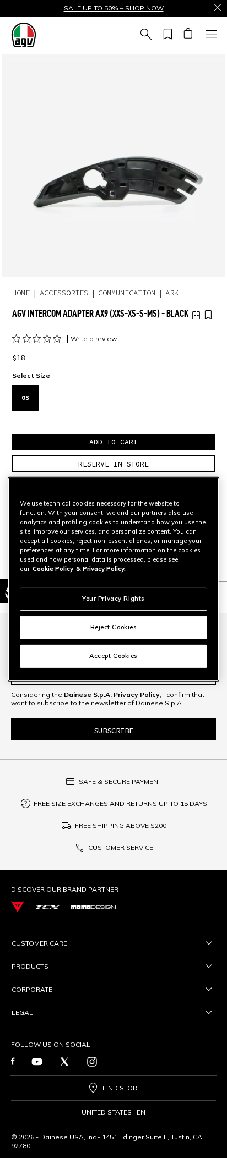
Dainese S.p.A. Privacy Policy (112, 694)
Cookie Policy (53, 569)
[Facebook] (13, 1061)
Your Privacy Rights (113, 598)
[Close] (217, 8)
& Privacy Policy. (101, 569)
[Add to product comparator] (196, 315)
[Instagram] (92, 1061)
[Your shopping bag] (187, 34)
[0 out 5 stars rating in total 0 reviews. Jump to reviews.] (39, 338)
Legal (22, 1012)
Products (30, 966)
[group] (113, 165)
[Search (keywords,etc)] (144, 34)
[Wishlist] (165, 34)
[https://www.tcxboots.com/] (47, 906)
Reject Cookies (113, 627)
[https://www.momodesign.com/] (93, 906)
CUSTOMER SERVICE (120, 847)
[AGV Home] (23, 34)
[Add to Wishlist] (208, 315)
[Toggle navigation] (209, 34)
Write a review (94, 339)
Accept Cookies (113, 656)
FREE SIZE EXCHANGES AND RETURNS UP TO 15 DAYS (120, 803)
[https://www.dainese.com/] (17, 907)
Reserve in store (113, 464)
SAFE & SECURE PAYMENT (120, 781)
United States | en (113, 1112)
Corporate (32, 989)
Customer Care (39, 943)
